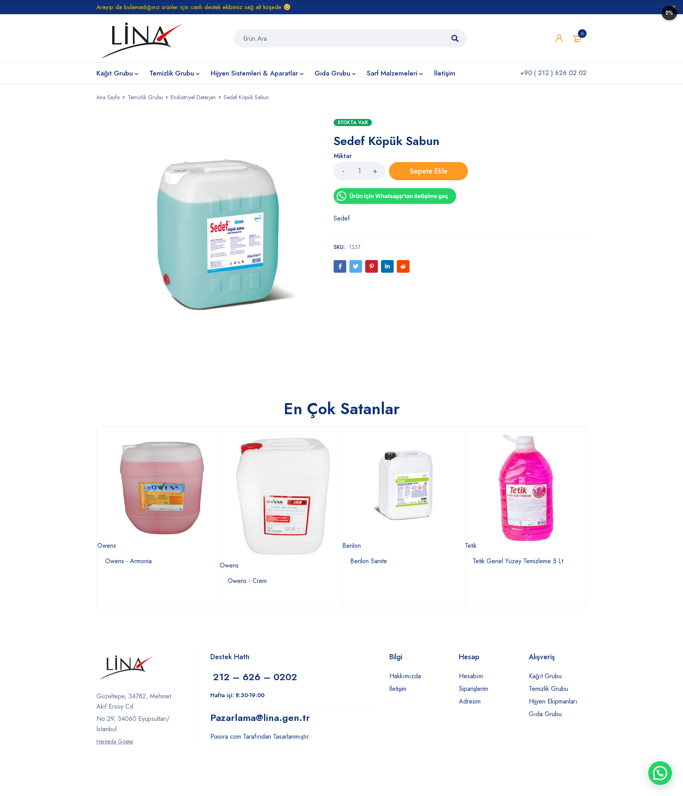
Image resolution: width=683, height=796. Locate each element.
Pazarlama (260, 717)
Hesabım (471, 676)
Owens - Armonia (128, 561)
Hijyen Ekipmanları (553, 701)
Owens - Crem (247, 580)
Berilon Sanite (368, 561)
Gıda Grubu (545, 714)
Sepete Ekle (428, 171)
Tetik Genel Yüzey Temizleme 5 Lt (518, 561)
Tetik (471, 545)
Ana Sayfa (108, 97)
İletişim (397, 688)
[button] (660, 773)
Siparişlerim (473, 688)
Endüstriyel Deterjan (193, 97)
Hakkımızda (405, 676)
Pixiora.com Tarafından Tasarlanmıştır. (260, 736)
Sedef (342, 218)
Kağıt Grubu (545, 676)
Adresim (470, 701)
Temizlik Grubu (145, 97)
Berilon (351, 545)
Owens (106, 545)
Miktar (343, 156)
